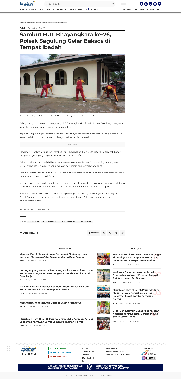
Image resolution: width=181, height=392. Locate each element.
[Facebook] (22, 354)
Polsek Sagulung (68, 222)
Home (21, 22)
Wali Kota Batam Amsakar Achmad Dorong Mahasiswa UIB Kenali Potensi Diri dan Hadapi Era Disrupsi (54, 288)
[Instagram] (159, 4)
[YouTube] (29, 354)
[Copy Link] (122, 233)
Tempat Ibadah (85, 222)
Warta (22, 261)
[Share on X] (103, 233)
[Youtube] (155, 4)
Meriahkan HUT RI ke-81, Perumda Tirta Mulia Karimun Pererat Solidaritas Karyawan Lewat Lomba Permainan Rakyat (56, 320)
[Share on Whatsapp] (110, 233)
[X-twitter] (146, 4)
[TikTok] (35, 354)
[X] (25, 354)
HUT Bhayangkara (50, 222)
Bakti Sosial (33, 222)
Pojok (24, 22)
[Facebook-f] (141, 4)
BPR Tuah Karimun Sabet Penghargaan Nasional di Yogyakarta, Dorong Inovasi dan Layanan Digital (136, 314)
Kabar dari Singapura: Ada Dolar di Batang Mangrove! (51, 302)
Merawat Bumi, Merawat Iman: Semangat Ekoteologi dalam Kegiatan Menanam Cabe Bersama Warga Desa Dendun (54, 255)
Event (22, 325)
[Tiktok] (150, 4)
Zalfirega (31, 209)
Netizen (23, 306)
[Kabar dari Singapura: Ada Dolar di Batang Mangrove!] (103, 307)
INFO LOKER (139, 9)
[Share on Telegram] (116, 233)
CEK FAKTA (126, 9)
